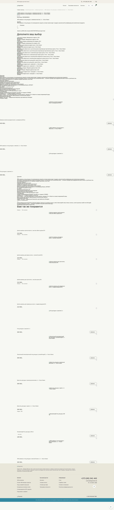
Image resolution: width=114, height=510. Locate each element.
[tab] (57, 75)
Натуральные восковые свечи (23, 487)
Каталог (64, 5)
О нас (60, 480)
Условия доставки (44, 484)
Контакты (83, 5)
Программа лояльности (73, 5)
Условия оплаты (43, 482)
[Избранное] (92, 5)
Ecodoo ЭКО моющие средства (24, 482)
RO (94, 1)
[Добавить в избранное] (113, 99)
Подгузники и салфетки (22, 491)
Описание (2, 75)
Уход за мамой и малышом (23, 484)
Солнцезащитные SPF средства (24, 489)
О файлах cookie (62, 482)
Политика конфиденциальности (66, 487)
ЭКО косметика (20, 480)
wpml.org (47, 499)
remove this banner (75, 499)
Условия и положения (63, 484)
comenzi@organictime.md (91, 480)
